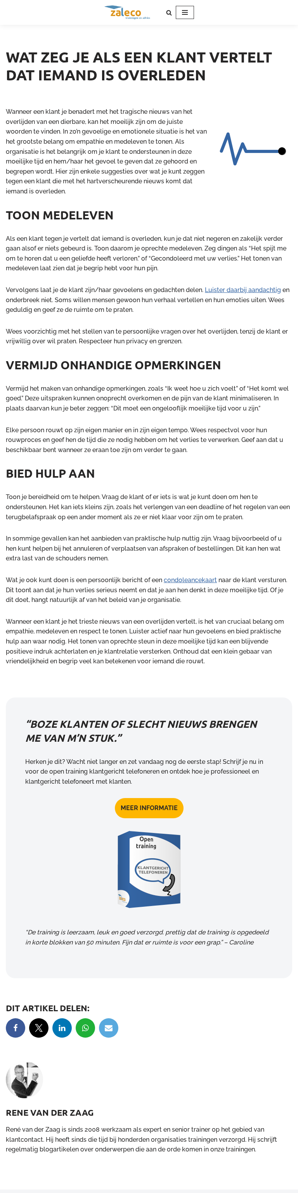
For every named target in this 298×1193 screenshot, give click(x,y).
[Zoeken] (169, 13)
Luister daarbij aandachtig (243, 290)
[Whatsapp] (85, 1028)
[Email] (108, 1028)
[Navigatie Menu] (185, 12)
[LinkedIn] (62, 1028)
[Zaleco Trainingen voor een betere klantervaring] (127, 12)
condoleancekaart (190, 580)
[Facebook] (15, 1028)
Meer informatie (149, 808)
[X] (39, 1028)
